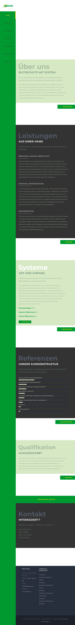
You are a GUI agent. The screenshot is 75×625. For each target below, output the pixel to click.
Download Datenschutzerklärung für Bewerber (46, 601)
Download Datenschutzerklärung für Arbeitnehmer (46, 593)
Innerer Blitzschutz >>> (28, 316)
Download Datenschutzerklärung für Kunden (46, 585)
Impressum (42, 574)
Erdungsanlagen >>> (26, 308)
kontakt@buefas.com (28, 586)
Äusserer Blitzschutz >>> (28, 312)
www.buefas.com (26, 591)
